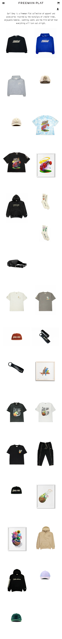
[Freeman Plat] (31, 5)
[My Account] (58, 9)
